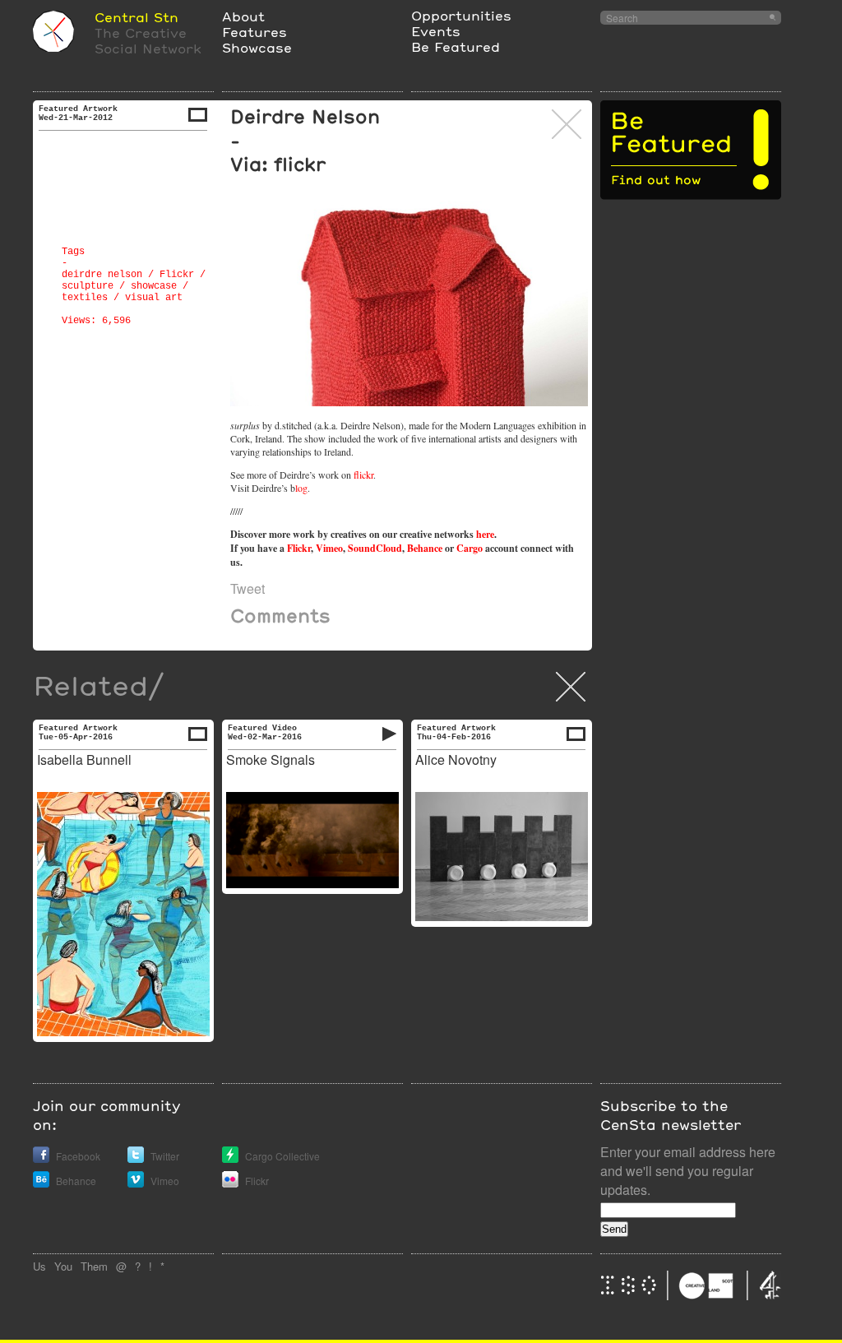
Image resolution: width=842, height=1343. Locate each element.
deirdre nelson (102, 274)
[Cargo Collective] (230, 1158)
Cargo (469, 548)
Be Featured (455, 46)
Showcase (257, 47)
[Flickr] (230, 1183)
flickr (363, 474)
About (243, 16)
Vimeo (329, 548)
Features (254, 31)
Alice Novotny (456, 759)
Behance (424, 548)
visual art (154, 297)
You (63, 1266)
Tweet (247, 588)
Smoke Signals (270, 759)
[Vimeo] (135, 1183)
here (485, 534)
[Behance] (41, 1183)
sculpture (87, 286)
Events (435, 30)
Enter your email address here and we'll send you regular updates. (687, 1170)
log (301, 487)
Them (94, 1266)
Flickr (177, 274)
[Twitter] (135, 1158)
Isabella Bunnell (84, 759)
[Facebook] (41, 1158)
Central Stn (136, 16)
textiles (85, 297)
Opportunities (461, 15)
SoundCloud (375, 548)
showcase (154, 286)
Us (39, 1266)
